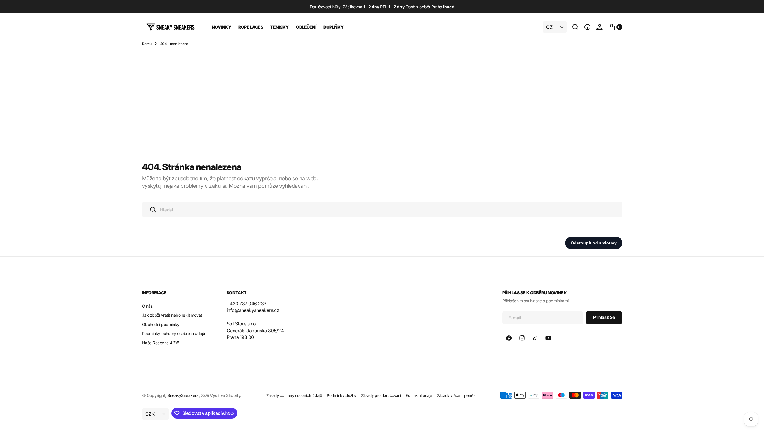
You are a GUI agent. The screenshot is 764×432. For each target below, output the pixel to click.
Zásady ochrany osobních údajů (294, 395)
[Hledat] (575, 27)
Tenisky (279, 26)
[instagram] (522, 338)
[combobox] (382, 210)
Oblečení (306, 26)
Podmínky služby (341, 395)
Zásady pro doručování (381, 395)
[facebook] (508, 338)
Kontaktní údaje (419, 395)
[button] (587, 27)
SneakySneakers (182, 395)
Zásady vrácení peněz (456, 395)
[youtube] (548, 338)
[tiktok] (535, 338)
